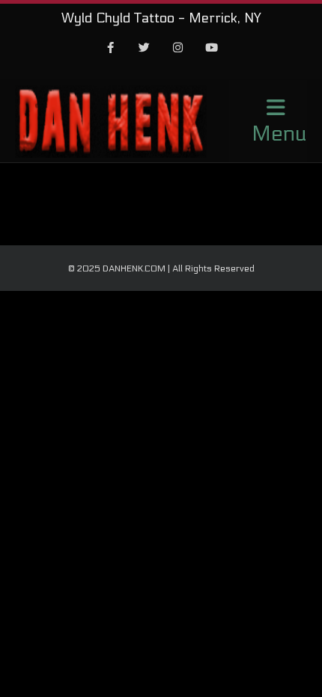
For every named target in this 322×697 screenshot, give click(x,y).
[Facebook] (111, 49)
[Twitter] (145, 49)
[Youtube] (212, 49)
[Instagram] (178, 49)
